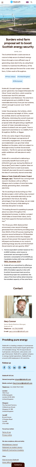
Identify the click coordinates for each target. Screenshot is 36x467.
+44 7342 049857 (17, 328)
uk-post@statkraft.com (23, 379)
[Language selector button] (27, 2)
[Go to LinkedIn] (14, 368)
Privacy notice (7, 435)
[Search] (31, 2)
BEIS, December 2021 (12, 261)
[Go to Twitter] (9, 368)
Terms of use (6, 432)
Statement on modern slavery (12, 447)
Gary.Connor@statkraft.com (22, 383)
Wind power (18, 81)
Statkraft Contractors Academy (13, 450)
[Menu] (2, 2)
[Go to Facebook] (4, 368)
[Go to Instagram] (19, 368)
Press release (11, 76)
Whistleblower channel (10, 444)
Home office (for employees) (11, 462)
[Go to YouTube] (25, 368)
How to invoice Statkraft (10, 459)
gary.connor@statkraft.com (18, 331)
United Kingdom (24, 76)
